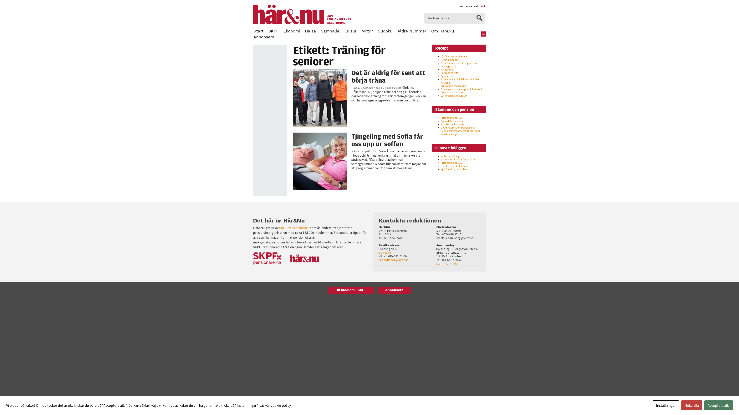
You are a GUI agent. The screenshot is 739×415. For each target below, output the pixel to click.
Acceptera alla (719, 405)
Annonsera (263, 37)
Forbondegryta (449, 73)
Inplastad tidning (450, 156)
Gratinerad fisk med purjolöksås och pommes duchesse (461, 90)
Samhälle (330, 31)
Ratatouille (447, 69)
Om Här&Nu (442, 31)
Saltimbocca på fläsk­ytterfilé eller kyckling (460, 81)
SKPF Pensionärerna (293, 228)
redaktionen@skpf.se (394, 260)
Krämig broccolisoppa (453, 86)
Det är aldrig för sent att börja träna (388, 76)
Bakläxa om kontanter (453, 124)
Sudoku (385, 31)
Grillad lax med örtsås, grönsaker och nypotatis (460, 64)
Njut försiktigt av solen (454, 169)
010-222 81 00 (397, 256)
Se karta (385, 252)
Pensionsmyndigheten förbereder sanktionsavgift (460, 132)
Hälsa (310, 31)
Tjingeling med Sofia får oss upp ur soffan (387, 140)
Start (258, 31)
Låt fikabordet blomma (454, 56)
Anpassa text (472, 6)
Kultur (350, 31)
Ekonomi (291, 31)
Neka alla (692, 405)
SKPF (273, 31)
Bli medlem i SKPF (351, 290)
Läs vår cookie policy (275, 405)
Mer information (447, 263)
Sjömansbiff (447, 76)
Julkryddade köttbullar (454, 95)
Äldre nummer (411, 31)
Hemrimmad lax (449, 59)
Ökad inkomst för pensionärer (458, 127)
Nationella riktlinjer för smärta (458, 159)
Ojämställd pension (452, 121)
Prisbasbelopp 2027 (452, 118)
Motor (367, 31)
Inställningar (666, 405)
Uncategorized (370, 87)
